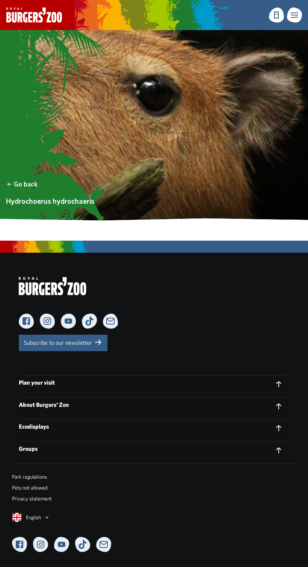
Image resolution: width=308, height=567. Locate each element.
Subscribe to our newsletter (59, 343)
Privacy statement (32, 498)
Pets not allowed (29, 487)
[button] (294, 15)
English (33, 517)
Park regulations (29, 476)
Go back (26, 184)
